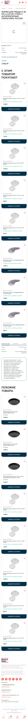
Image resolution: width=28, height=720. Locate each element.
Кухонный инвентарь (21, 8)
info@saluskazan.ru (6, 690)
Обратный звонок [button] (5, 686)
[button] (13, 39)
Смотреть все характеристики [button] (9, 57)
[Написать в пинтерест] (17, 679)
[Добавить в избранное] (24, 23)
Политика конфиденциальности (14, 712)
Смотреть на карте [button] (6, 697)
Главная (3, 8)
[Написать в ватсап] (2, 679)
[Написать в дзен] (13, 679)
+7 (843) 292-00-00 (7, 685)
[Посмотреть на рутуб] (20, 679)
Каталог (11, 8)
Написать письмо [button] (5, 692)
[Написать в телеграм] (6, 679)
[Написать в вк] (10, 679)
